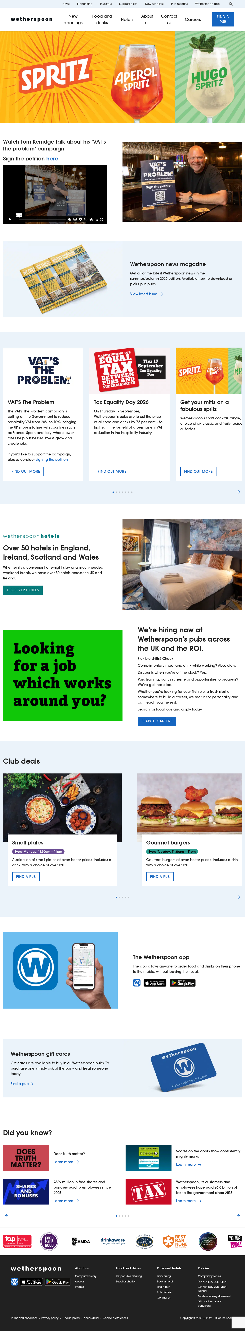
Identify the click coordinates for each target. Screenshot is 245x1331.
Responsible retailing (129, 1276)
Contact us (169, 19)
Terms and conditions (24, 1318)
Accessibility (91, 1318)
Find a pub (223, 19)
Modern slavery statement (214, 1296)
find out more (27, 472)
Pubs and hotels (169, 1268)
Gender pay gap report (212, 1281)
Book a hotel (165, 1281)
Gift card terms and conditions (210, 1303)
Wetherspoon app (207, 4)
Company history (85, 1276)
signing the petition (52, 459)
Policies (203, 1268)
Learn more (67, 1161)
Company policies (209, 1276)
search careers (157, 721)
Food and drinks (102, 19)
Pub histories (179, 4)
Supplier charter (126, 1281)
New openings (73, 19)
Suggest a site (128, 4)
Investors (106, 4)
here (52, 158)
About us (147, 19)
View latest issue (144, 294)
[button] (113, 492)
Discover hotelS (23, 590)
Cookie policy (71, 1318)
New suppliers (154, 4)
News (65, 4)
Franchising (84, 4)
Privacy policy (49, 1318)
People (79, 1287)
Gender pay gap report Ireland (212, 1289)
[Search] (230, 4)
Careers (193, 19)
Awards (79, 1281)
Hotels (127, 19)
